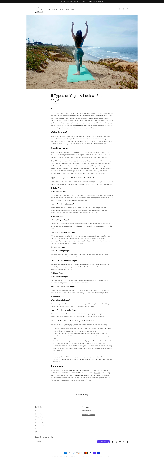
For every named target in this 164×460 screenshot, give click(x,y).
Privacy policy (80, 456)
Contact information (110, 456)
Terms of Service (40, 426)
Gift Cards (38, 432)
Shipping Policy (39, 423)
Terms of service (90, 456)
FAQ (36, 429)
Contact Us (38, 414)
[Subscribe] (64, 442)
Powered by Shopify (62, 456)
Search (37, 411)
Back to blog (83, 395)
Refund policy (71, 456)
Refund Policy (39, 420)
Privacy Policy (39, 417)
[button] (54, 9)
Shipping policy (100, 456)
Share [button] (54, 108)
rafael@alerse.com (88, 415)
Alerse (54, 456)
